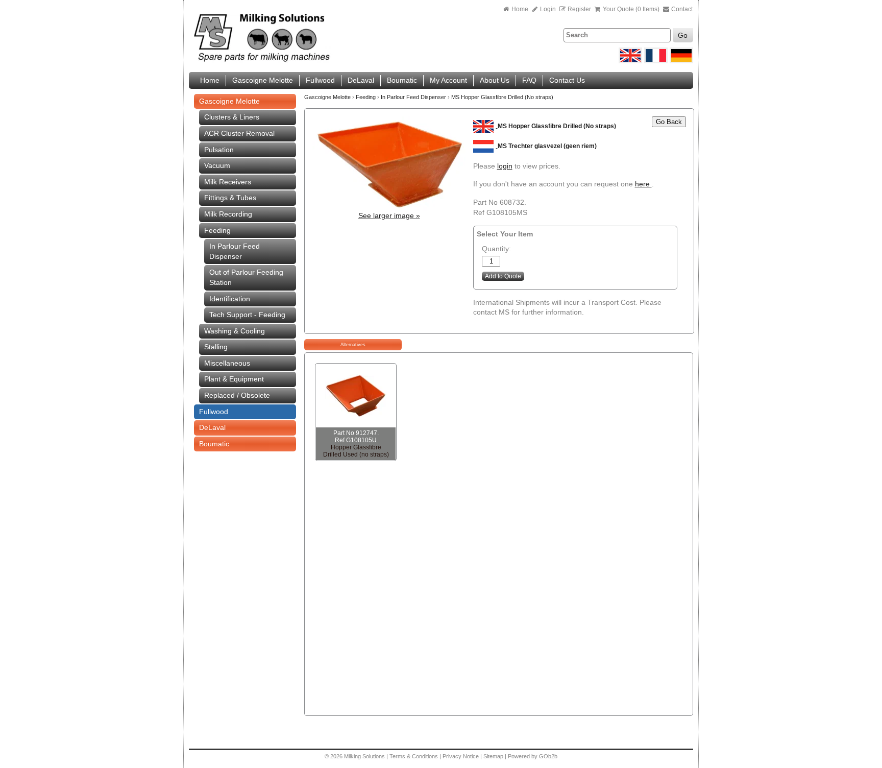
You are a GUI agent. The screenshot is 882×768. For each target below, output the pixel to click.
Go (683, 35)
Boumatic (402, 80)
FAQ (529, 80)
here (643, 184)
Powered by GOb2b (532, 756)
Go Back (669, 122)
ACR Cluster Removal (239, 133)
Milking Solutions (365, 756)
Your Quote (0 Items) (631, 9)
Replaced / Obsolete (237, 395)
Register (579, 9)
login (504, 166)
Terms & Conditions (413, 756)
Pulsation (219, 150)
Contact (681, 9)
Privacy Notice (461, 756)
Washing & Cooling (234, 331)
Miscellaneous (227, 363)
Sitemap (494, 756)
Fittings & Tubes (230, 198)
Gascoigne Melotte (262, 80)
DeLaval (361, 80)
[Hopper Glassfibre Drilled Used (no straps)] (356, 395)
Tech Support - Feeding (247, 314)
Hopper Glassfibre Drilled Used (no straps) (356, 451)
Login (547, 9)
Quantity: (496, 249)
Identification (229, 299)
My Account (448, 80)
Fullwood (320, 80)
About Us (494, 80)
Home (520, 9)
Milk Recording (228, 214)
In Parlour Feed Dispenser (234, 251)
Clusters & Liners (231, 117)
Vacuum (217, 165)
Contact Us (567, 80)
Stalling (216, 347)
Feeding (217, 230)
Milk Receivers (227, 182)
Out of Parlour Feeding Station (246, 277)
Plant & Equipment (234, 379)
